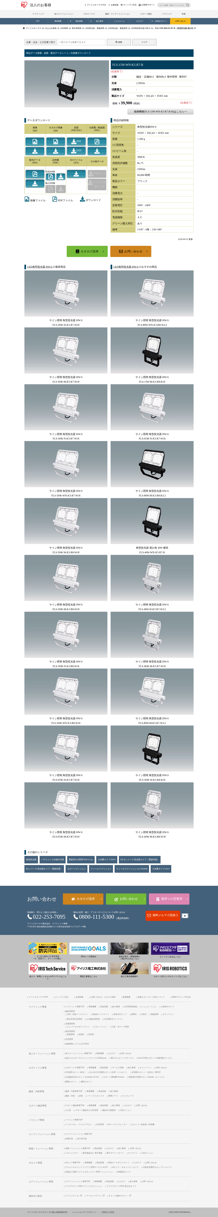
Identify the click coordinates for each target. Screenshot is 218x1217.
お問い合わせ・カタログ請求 (103, 997)
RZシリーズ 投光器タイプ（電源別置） (44, 869)
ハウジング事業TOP (74, 1120)
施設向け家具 (35, 1196)
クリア (144, 42)
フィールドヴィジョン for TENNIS (131, 869)
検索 (120, 42)
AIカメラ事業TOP (72, 1162)
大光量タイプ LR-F (161, 869)
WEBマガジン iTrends (181, 997)
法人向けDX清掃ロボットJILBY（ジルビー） (108, 1072)
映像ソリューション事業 (41, 1148)
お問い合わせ (180, 21)
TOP (37, 21)
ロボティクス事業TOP (74, 1067)
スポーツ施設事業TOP (74, 1105)
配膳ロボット (71, 1082)
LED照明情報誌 (130, 1006)
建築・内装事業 (36, 1091)
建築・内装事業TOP (74, 1091)
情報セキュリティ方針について (151, 997)
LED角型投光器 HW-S (40, 266)
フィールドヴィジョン (101, 869)
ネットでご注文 (130, 5)
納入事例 (99, 21)
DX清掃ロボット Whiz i (75, 1072)
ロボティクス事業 (38, 1068)
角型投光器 (31, 859)
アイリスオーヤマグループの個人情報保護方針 (47, 1212)
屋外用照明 (70, 1031)
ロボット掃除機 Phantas (113, 1077)
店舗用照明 (70, 1024)
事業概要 (57, 21)
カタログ (139, 21)
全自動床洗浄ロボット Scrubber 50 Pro (82, 1077)
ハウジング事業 (36, 1120)
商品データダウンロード (118, 1162)
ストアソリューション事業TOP (78, 1134)
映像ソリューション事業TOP (77, 1148)
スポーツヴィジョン (76, 869)
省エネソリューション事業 (42, 1053)
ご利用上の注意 (107, 1212)
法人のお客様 (40, 5)
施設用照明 (70, 1011)
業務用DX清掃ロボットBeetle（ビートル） (146, 1077)
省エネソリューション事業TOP (78, 1053)
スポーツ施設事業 (38, 1105)
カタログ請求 (90, 251)
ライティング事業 (38, 1007)
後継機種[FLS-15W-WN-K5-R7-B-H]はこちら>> (160, 111)
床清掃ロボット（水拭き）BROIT (146, 1072)
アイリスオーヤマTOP (96, 5)
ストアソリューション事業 (42, 1134)
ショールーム (119, 21)
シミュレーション (149, 1006)
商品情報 (104, 1006)
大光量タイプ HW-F (107, 859)
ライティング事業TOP (74, 1006)
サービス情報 (118, 1067)
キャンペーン (145, 1067)
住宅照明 (69, 1039)
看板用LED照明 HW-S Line (81, 859)
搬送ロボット (86, 1082)
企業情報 (114, 5)
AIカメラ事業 (35, 1163)
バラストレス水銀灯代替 (52, 859)
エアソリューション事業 (41, 1181)
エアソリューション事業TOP (77, 1181)
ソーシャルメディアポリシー (84, 1212)
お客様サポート (148, 5)
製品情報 (79, 21)
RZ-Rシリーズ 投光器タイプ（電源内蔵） (139, 859)
